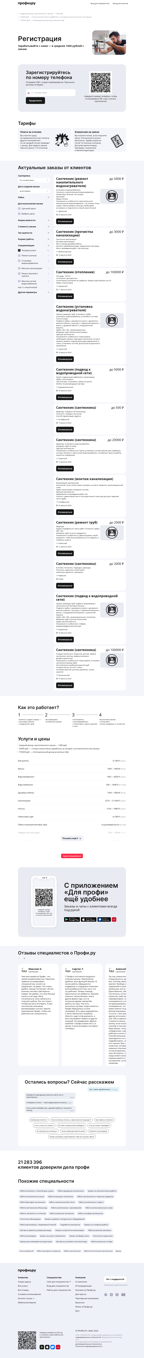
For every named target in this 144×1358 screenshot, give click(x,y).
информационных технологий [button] (88, 1337)
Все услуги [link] (23, 1286)
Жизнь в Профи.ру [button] (83, 1306)
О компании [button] (81, 1281)
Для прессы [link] (80, 1294)
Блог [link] (77, 1311)
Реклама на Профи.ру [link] (85, 1290)
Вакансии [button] (79, 1302)
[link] (65, 221)
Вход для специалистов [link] (58, 1286)
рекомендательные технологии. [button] (88, 1344)
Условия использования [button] (29, 1294)
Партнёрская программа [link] (87, 1298)
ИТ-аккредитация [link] (83, 1286)
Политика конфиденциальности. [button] (89, 1346)
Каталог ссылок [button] (25, 1298)
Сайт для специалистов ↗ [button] (59, 1281)
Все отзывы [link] (23, 1290)
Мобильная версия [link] (27, 1302)
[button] (34, 197)
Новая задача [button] (24, 1281)
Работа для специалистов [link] (59, 1290)
